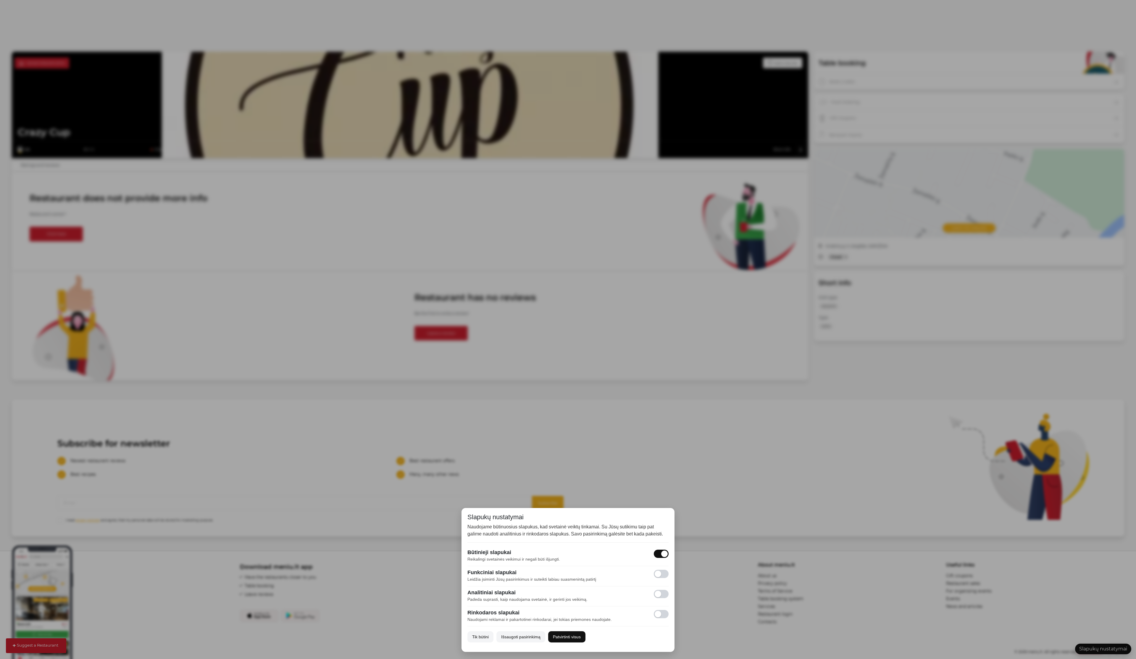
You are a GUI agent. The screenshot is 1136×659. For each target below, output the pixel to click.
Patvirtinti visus (567, 636)
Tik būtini (480, 636)
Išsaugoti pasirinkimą (520, 636)
